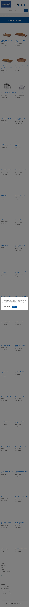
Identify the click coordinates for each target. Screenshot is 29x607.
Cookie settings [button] (6, 306)
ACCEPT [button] (14, 306)
